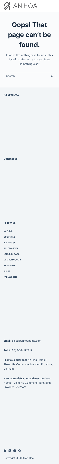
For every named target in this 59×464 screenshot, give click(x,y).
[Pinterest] (19, 450)
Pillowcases (11, 248)
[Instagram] (14, 450)
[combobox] (26, 76)
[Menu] (53, 5)
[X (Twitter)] (10, 450)
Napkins (8, 231)
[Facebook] (5, 450)
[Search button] (52, 76)
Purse (7, 271)
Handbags (9, 265)
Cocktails (9, 237)
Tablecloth (10, 277)
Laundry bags (12, 254)
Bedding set (10, 242)
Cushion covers (12, 259)
